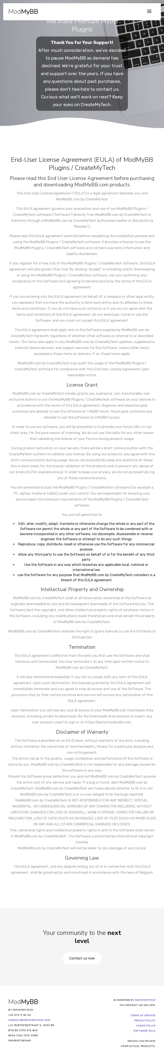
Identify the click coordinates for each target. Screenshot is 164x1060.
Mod (23, 11)
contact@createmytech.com (29, 1020)
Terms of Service (143, 1015)
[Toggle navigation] (149, 11)
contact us (107, 89)
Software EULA (144, 1030)
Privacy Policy (145, 1020)
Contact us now (82, 958)
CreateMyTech (95, 104)
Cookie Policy (146, 1025)
